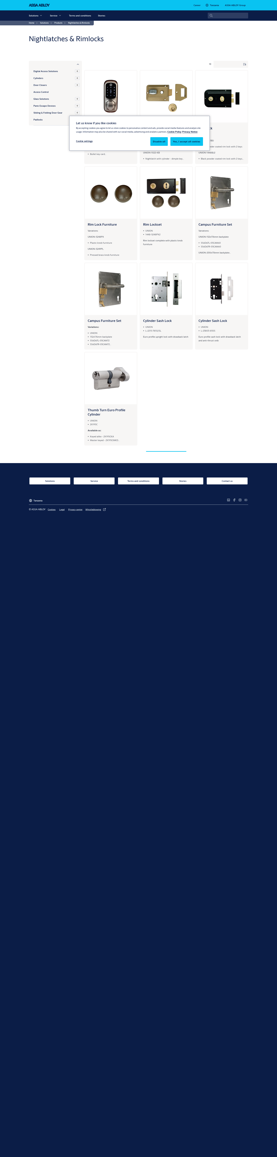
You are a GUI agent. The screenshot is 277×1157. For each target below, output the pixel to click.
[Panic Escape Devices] (77, 105)
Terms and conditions (80, 15)
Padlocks (38, 119)
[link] (197, 5)
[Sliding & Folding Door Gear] (77, 112)
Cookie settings (84, 141)
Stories (101, 15)
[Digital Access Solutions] (77, 71)
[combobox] (228, 15)
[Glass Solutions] (77, 99)
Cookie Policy (174, 131)
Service (53, 15)
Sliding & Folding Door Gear (47, 112)
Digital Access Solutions (45, 71)
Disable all (159, 141)
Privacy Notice (190, 131)
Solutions (33, 15)
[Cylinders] (77, 78)
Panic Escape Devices (44, 105)
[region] (139, 133)
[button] (41, 15)
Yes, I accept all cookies (186, 141)
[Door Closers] (77, 85)
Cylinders (38, 78)
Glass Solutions (41, 98)
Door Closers (40, 84)
